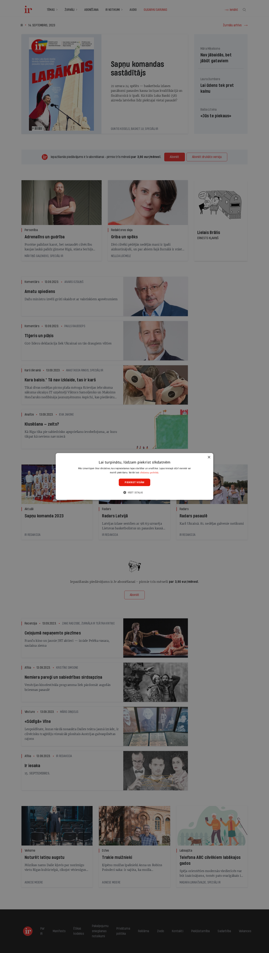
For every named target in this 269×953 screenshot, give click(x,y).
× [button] (208, 457)
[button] (134, 492)
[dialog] (134, 476)
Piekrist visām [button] (134, 482)
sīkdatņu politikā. (149, 472)
